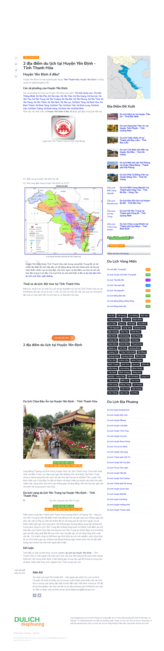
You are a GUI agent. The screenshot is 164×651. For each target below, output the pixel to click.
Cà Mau (134, 393)
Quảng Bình (134, 348)
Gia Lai (136, 364)
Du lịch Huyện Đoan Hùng (118, 441)
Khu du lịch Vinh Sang (122, 251)
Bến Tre (124, 380)
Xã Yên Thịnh (40, 102)
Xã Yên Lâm (53, 96)
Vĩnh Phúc (135, 331)
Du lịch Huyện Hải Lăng (117, 452)
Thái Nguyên (114, 327)
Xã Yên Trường (53, 99)
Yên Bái (131, 323)
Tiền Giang (113, 380)
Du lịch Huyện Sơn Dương (118, 478)
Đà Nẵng (142, 352)
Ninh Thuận (137, 360)
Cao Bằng (133, 315)
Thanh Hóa (137, 344)
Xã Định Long (83, 105)
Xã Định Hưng (50, 108)
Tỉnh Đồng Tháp (117, 246)
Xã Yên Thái (94, 99)
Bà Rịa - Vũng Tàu (116, 376)
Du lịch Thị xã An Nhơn (117, 446)
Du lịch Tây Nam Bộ (128, 285)
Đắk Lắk (145, 364)
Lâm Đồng (124, 368)
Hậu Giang (136, 388)
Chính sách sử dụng (22, 633)
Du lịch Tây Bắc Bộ (128, 280)
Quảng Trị (112, 352)
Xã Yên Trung (38, 99)
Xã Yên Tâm (66, 96)
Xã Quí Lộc (92, 96)
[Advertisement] (82, 26)
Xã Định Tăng (79, 102)
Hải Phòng (136, 336)
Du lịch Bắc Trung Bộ (128, 269)
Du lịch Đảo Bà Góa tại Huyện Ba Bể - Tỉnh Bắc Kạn (135, 201)
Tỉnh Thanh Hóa (31, 57)
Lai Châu (112, 323)
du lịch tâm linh (93, 273)
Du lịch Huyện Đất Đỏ (116, 494)
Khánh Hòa (123, 360)
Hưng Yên (112, 340)
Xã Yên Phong (80, 99)
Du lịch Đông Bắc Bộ (128, 295)
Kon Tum (125, 364)
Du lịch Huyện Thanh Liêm (118, 510)
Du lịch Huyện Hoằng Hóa (118, 504)
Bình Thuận (113, 364)
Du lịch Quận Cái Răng (117, 499)
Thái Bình (124, 340)
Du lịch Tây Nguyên (128, 290)
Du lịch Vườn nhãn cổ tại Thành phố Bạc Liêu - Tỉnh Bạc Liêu (133, 140)
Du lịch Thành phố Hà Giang (119, 483)
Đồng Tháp (125, 384)
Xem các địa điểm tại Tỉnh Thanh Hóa (63, 465)
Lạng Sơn (127, 327)
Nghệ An (112, 348)
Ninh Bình (124, 344)
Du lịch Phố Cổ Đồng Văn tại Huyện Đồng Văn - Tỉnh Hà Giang (134, 177)
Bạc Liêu (124, 393)
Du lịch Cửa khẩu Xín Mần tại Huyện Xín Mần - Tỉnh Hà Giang (134, 152)
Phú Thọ (124, 331)
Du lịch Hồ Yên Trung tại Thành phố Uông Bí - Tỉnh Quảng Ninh (133, 213)
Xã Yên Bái (67, 99)
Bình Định (140, 356)
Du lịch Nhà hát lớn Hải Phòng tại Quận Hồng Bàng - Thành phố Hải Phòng (135, 165)
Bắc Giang (113, 331)
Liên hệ (36, 633)
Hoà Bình (142, 323)
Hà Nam (135, 340)
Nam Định (112, 344)
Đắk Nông (112, 368)
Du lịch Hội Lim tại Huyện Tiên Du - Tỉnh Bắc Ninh (135, 115)
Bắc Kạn (144, 315)
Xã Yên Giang (79, 96)
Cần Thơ (125, 388)
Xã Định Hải (64, 108)
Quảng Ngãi (127, 356)
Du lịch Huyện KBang (116, 420)
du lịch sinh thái (33, 276)
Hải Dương (124, 336)
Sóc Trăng (112, 393)
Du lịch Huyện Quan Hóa (118, 488)
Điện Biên (137, 319)
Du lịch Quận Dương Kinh (118, 410)
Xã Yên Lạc (65, 102)
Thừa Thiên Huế (127, 352)
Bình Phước (137, 368)
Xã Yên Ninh (53, 102)
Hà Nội (111, 315)
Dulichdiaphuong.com (56, 638)
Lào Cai (126, 319)
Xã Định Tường (35, 108)
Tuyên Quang (114, 319)
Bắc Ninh (112, 336)
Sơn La (122, 323)
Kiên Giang (113, 388)
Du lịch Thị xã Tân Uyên (117, 467)
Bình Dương (124, 372)
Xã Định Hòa (93, 102)
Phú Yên (111, 360)
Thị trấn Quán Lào (84, 93)
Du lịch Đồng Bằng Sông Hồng (128, 301)
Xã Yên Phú (41, 96)
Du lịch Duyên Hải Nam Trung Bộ (128, 274)
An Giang (138, 384)
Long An (145, 376)
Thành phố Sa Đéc (133, 246)
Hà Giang (122, 315)
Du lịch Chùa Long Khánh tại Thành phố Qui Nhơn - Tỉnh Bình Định (134, 226)
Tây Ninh (112, 372)
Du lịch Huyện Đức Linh (117, 415)
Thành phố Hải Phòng (119, 238)
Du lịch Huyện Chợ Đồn (117, 425)
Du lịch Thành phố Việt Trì (118, 457)
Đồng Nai (137, 372)
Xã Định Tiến (69, 105)
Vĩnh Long (112, 384)
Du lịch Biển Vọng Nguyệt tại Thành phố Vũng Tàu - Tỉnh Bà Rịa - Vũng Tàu (134, 190)
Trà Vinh (135, 380)
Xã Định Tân (56, 105)
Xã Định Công (42, 105)
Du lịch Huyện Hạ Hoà (117, 436)
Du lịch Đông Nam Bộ (128, 306)
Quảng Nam (113, 356)
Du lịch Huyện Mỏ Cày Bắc (118, 462)
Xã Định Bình (77, 108)
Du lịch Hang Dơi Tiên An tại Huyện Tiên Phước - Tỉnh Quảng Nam (134, 128)
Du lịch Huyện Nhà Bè (116, 473)
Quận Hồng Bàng (138, 238)
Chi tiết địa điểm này (63, 462)
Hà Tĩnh (122, 348)
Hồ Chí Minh (133, 376)
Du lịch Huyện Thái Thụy (118, 431)
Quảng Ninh (139, 327)
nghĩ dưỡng (47, 276)
